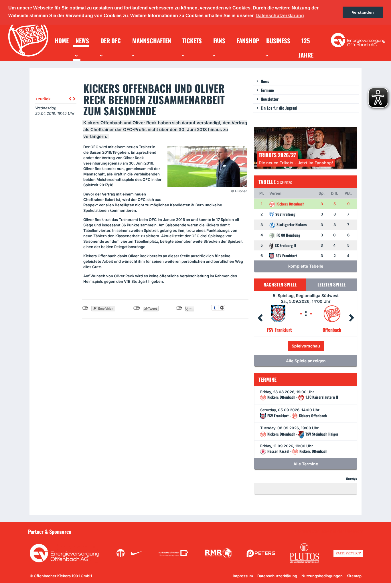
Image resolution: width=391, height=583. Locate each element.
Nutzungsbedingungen (322, 576)
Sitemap (354, 576)
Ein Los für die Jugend (279, 108)
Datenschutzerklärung (277, 576)
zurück (43, 98)
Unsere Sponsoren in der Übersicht (330, 531)
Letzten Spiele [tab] (331, 284)
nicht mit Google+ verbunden (179, 308)
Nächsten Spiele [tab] (280, 284)
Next (351, 318)
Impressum (243, 576)
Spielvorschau (318, 345)
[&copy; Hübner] (207, 166)
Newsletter (270, 99)
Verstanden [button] (363, 12)
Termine (267, 90)
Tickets (286, 345)
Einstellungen (221, 308)
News (265, 81)
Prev (260, 318)
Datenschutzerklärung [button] (280, 15)
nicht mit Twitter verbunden (136, 308)
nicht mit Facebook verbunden (85, 308)
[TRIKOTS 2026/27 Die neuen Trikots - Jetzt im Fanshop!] (305, 147)
